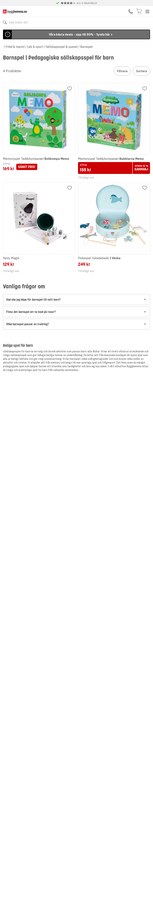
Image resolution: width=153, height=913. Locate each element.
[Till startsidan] (15, 11)
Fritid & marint (15, 47)
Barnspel (86, 47)
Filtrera (122, 71)
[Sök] (5, 22)
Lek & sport (35, 47)
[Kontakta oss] (130, 11)
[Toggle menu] (147, 11)
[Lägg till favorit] (70, 89)
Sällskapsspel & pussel (62, 47)
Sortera (141, 71)
